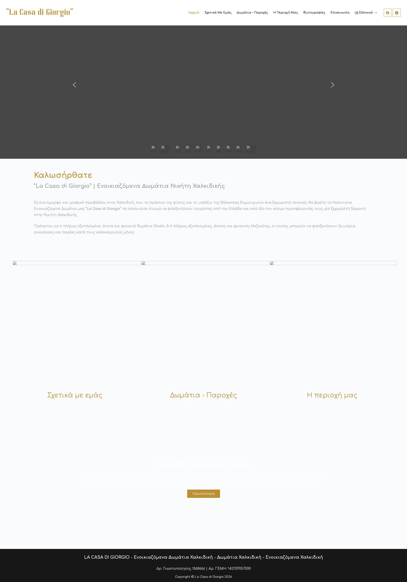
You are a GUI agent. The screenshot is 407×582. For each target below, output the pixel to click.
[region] (203, 92)
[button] (74, 84)
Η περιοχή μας (285, 12)
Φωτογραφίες (314, 12)
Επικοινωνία (340, 12)
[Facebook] (388, 13)
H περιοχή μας (332, 395)
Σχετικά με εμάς (218, 12)
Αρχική (193, 12)
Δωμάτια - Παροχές (203, 395)
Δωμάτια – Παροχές (252, 12)
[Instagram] (397, 13)
